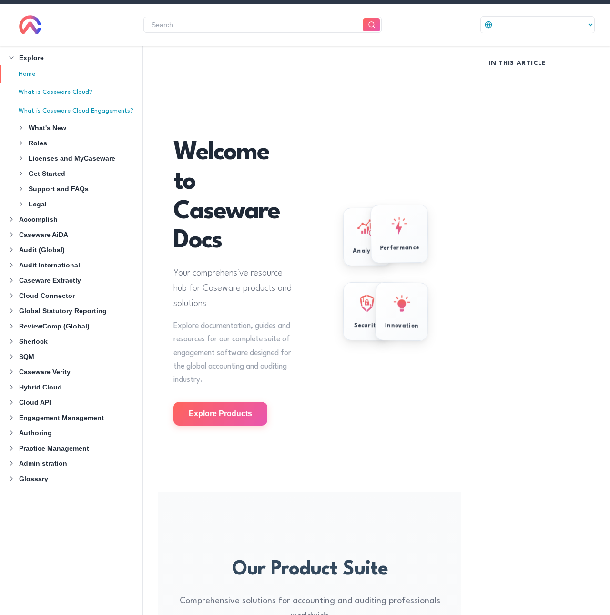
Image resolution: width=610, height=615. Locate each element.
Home (27, 74)
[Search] (371, 25)
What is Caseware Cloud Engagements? (76, 111)
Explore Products (220, 414)
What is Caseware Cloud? (55, 92)
